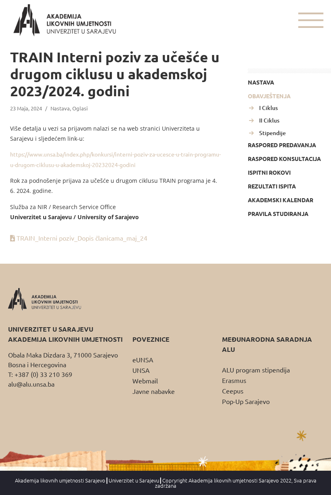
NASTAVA (261, 82)
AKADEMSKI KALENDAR (280, 199)
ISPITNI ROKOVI (269, 172)
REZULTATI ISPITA (272, 186)
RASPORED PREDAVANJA (282, 144)
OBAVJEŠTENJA (269, 95)
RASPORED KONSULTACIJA (284, 158)
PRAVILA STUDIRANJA (278, 213)
